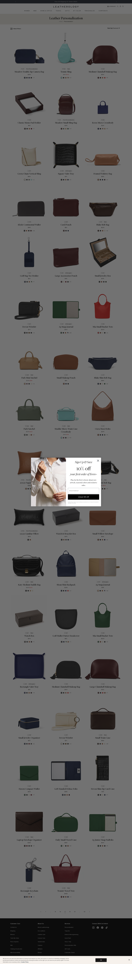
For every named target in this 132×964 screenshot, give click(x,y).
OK (101, 960)
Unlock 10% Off (83, 497)
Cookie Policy (24, 962)
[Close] (129, 960)
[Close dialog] (98, 460)
